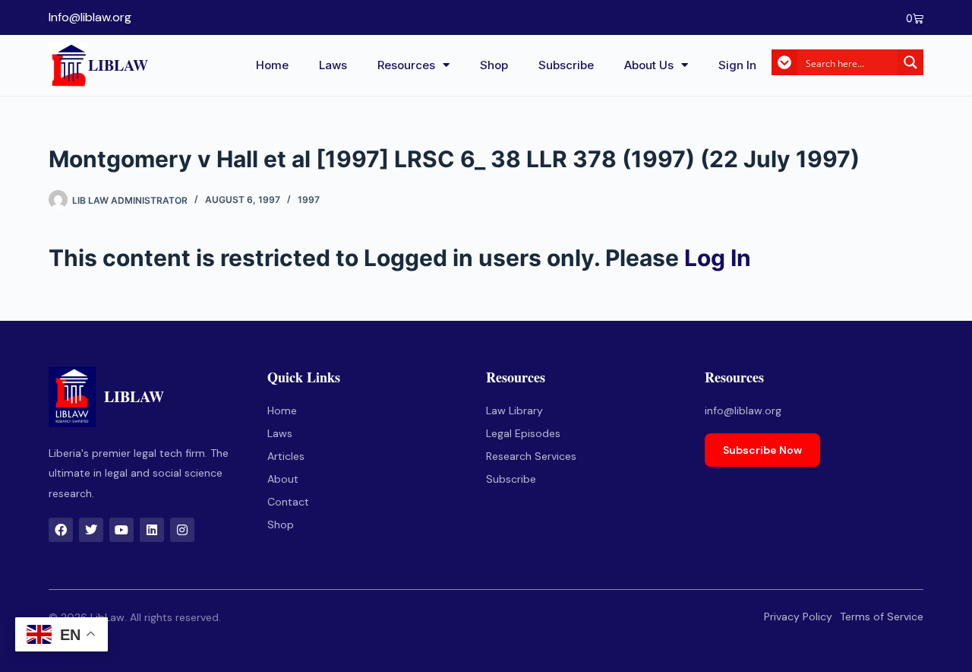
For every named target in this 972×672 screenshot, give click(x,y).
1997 (309, 199)
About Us (649, 65)
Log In (717, 257)
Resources (406, 65)
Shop (494, 65)
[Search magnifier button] (910, 62)
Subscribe (566, 65)
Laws (333, 65)
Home (272, 65)
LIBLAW (118, 65)
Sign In (737, 65)
